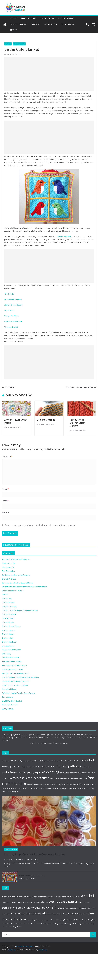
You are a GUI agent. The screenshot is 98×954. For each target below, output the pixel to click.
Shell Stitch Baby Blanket (12, 701)
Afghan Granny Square (13, 305)
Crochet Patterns (8, 630)
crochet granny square (30, 772)
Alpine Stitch (9, 310)
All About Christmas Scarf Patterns (16, 559)
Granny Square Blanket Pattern (31, 875)
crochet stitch (40, 778)
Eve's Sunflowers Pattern (12, 661)
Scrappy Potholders (84, 788)
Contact (13, 30)
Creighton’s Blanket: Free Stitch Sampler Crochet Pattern (24, 587)
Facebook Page (50, 24)
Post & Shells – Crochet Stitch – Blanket (78, 423)
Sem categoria (7, 697)
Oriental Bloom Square (14, 788)
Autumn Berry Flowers (13, 299)
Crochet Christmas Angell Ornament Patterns (20, 610)
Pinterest (35, 24)
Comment (7, 456)
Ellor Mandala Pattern (10, 657)
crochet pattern (64, 772)
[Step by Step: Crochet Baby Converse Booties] (49, 821)
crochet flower (86, 767)
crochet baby (6, 767)
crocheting (51, 772)
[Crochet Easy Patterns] (5, 24)
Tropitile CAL (17, 791)
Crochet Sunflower (9, 642)
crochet (88, 760)
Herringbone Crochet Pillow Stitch (15, 673)
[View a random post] (93, 24)
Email (5, 500)
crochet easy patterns (64, 766)
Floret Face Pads (73, 778)
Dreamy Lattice (54, 778)
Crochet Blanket (29, 18)
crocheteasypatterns (31, 859)
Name (5, 489)
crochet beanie (28, 767)
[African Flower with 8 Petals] (16, 402)
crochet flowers (9, 772)
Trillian (10, 791)
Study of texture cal (9, 705)
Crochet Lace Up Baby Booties (79, 387)
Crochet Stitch (48, 18)
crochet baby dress (18, 767)
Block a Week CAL (9, 563)
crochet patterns (75, 772)
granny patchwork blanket (12, 669)
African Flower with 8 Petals (16, 421)
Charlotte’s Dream (9, 579)
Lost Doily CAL (74, 784)
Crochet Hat (9, 294)
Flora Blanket (63, 778)
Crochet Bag (7, 598)
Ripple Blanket (72, 788)
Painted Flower (26, 788)
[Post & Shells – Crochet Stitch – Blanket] (81, 402)
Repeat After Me (64, 236)
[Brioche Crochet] (49, 402)
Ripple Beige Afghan (61, 788)
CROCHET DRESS (8, 618)
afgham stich (6, 761)
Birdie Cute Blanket (76, 761)
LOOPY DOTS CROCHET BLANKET (15, 685)
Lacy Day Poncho (63, 784)
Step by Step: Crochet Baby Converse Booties (34, 854)
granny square (44, 784)
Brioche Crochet (46, 419)
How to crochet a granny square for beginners (20, 677)
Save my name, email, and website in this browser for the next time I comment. (40, 525)
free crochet (83, 778)
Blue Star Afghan (8, 571)
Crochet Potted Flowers (88, 772)
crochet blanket (41, 766)
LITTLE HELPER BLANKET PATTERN (15, 681)
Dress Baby (6, 654)
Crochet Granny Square (11, 626)
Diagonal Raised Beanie (11, 650)
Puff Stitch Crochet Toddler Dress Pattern (18, 693)
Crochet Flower (65, 18)
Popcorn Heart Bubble (13, 321)
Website (5, 512)
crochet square (20, 778)
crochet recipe (6, 778)
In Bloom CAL (54, 784)
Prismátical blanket (9, 689)
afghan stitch (29, 761)
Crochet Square (8, 634)
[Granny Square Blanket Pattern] (9, 877)
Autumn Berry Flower (62, 761)
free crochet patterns (33, 784)
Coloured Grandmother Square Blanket (17, 583)
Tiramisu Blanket (11, 327)
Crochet (13, 18)
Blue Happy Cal (8, 567)
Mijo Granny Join (84, 784)
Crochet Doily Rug (9, 614)
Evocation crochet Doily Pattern (14, 665)
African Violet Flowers (40, 761)
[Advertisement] (49, 74)
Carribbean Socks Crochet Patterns (16, 575)
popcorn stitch (50, 788)
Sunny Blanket (7, 709)
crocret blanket (8, 646)
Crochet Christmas (18, 24)
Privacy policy (67, 24)
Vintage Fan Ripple (12, 316)
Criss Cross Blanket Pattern (13, 591)
